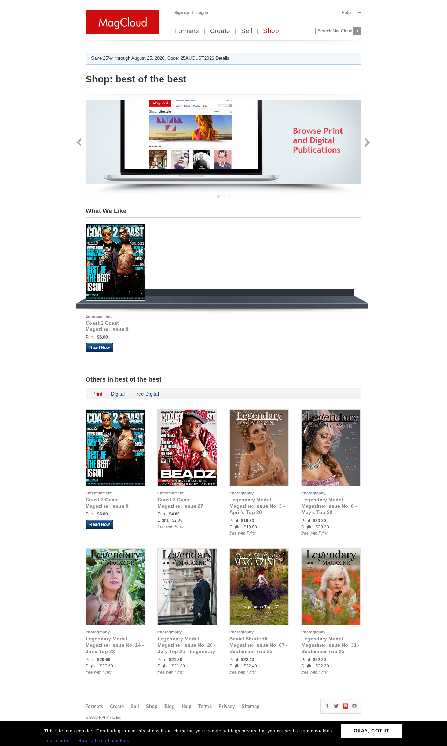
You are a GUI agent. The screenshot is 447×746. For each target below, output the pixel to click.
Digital (118, 394)
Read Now (99, 347)
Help (346, 12)
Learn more (57, 740)
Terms (205, 706)
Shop (271, 31)
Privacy (227, 706)
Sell (246, 31)
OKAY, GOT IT (372, 730)
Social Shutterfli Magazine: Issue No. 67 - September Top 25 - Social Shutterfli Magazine (258, 651)
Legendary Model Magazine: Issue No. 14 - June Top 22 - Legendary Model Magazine (115, 651)
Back (79, 143)
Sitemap (250, 706)
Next (367, 143)
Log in (202, 12)
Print (97, 394)
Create (220, 31)
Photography (241, 493)
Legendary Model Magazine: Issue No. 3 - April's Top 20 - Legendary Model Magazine (257, 512)
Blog (169, 706)
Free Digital (146, 394)
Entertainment (99, 316)
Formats (186, 31)
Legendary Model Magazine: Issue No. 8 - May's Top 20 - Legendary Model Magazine (329, 512)
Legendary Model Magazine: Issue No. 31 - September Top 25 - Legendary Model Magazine (330, 651)
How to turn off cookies (103, 740)
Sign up (181, 12)
